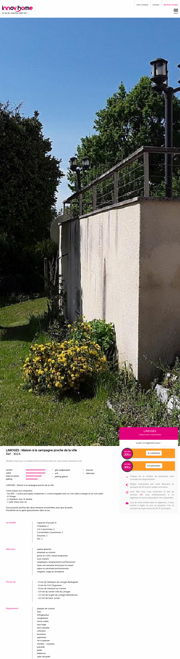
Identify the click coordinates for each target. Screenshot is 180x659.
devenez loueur (171, 4)
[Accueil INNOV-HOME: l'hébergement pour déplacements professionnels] (22, 9)
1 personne (154, 453)
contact (155, 4)
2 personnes (154, 465)
